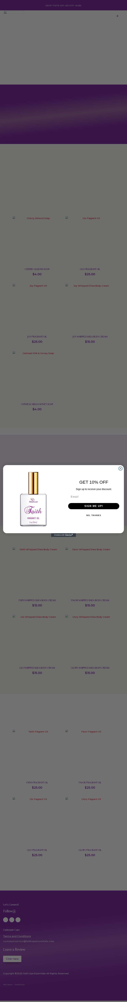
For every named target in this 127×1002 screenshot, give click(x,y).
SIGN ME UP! (93, 506)
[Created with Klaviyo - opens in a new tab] (63, 535)
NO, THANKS (93, 515)
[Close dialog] (120, 468)
